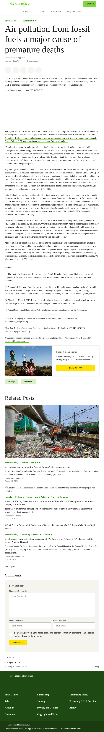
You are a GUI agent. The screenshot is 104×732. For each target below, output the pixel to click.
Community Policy (78, 694)
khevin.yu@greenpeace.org (16, 321)
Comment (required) (18, 591)
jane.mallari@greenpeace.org (17, 331)
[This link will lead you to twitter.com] (12, 686)
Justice (64, 497)
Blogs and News (74, 11)
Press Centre (11, 694)
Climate (20, 497)
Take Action (56, 11)
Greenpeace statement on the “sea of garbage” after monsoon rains (37, 466)
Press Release (12, 20)
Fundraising (43, 694)
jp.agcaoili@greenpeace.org (17, 341)
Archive (73, 707)
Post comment (18, 643)
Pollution (36, 462)
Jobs (7, 701)
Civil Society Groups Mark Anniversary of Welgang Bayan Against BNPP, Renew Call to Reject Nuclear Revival (49, 540)
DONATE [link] (89, 4)
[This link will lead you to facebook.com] (6, 686)
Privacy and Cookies (47, 707)
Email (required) (60, 621)
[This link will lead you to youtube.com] (17, 686)
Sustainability (30, 20)
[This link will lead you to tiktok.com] (28, 686)
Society (8, 497)
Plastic (26, 462)
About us (9, 707)
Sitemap (41, 701)
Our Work (41, 11)
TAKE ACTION (75, 368)
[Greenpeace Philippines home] (20, 4)
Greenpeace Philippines (21, 676)
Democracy (32, 497)
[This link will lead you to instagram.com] (22, 686)
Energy (55, 497)
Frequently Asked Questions (83, 701)
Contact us (10, 714)
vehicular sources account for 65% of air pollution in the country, (65, 201)
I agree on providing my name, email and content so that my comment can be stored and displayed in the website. (54, 634)
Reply (97, 667)
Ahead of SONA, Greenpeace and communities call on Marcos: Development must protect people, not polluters (49, 503)
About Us (27, 11)
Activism (44, 497)
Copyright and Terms (47, 714)
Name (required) (16, 621)
